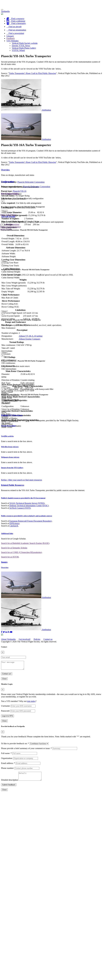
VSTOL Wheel (18, 50)
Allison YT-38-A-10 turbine (31, 336)
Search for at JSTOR (10, 557)
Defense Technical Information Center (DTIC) (29, 505)
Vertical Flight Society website (25, 43)
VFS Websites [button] (12, 41)
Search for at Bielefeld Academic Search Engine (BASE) (25, 543)
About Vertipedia (8, 639)
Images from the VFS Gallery (12, 468)
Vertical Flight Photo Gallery (24, 48)
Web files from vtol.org (10, 447)
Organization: (7, 758)
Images (4, 562)
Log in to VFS (7, 716)
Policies (37, 639)
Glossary (10, 36)
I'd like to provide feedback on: (15, 743)
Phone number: (7, 768)
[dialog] (51, 206)
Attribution (46, 110)
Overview (5, 170)
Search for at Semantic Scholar (14, 548)
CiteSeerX (13, 526)
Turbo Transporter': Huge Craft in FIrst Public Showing (32, 73)
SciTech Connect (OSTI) (20, 508)
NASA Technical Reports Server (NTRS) (27, 503)
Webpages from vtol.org (10, 457)
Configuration (7, 181)
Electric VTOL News (21, 45)
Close (4, 211)
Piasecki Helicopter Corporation (31, 182)
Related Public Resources (12, 485)
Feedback (10, 38)
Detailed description (9, 780)
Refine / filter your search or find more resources (21, 480)
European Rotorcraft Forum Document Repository (30, 521)
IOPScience (14, 523)
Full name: (6, 753)
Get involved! (24, 639)
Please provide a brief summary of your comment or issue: (26, 748)
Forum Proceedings (8, 426)
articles (7, 436)
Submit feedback (8, 785)
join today (31, 701)
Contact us (47, 639)
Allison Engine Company (29, 339)
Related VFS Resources (12, 415)
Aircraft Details (8, 216)
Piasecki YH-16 (19, 191)
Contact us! (6, 674)
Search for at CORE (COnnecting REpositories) (21, 552)
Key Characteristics (10, 193)
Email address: (8, 763)
